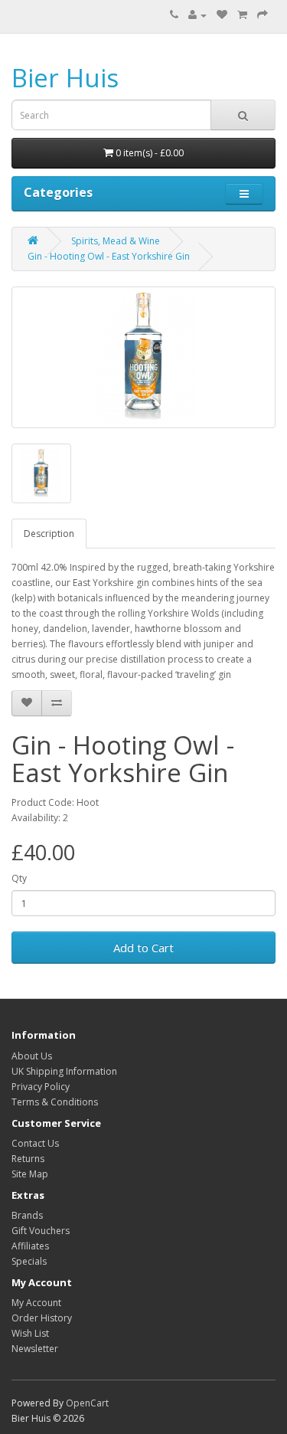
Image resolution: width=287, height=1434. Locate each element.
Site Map (29, 1173)
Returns (27, 1158)
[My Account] (197, 14)
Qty (19, 878)
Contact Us (35, 1143)
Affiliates (30, 1245)
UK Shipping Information (64, 1071)
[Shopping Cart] (242, 14)
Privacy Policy (40, 1086)
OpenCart (87, 1402)
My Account (36, 1302)
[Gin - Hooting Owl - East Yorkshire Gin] (143, 357)
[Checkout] (262, 14)
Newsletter (34, 1348)
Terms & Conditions (54, 1101)
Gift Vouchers (40, 1230)
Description (49, 533)
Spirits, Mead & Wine (115, 240)
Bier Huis (65, 78)
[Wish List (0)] (222, 14)
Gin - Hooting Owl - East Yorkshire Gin (109, 256)
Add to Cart (143, 947)
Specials (29, 1261)
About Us (31, 1055)
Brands (27, 1215)
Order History (41, 1317)
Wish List (30, 1333)
